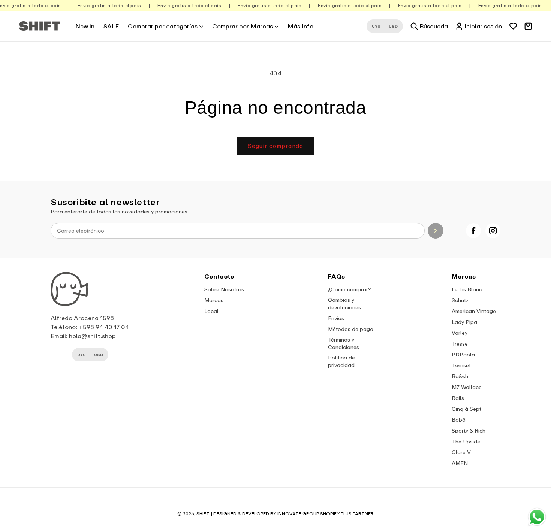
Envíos (336, 318)
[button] (165, 26)
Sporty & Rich (468, 430)
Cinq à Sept (466, 409)
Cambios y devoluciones (344, 303)
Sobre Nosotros (224, 289)
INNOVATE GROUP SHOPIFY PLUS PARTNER (325, 513)
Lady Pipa (464, 322)
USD (393, 26)
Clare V (461, 452)
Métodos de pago (350, 329)
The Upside (466, 441)
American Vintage (474, 311)
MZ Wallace (467, 387)
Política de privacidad (341, 361)
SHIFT (203, 513)
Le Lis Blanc (467, 289)
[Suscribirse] (436, 231)
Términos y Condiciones (343, 343)
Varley (459, 333)
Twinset (461, 365)
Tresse (460, 343)
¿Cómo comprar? (349, 289)
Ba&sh (460, 376)
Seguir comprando (275, 145)
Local (211, 311)
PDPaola (463, 354)
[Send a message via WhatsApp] (537, 517)
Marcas (213, 300)
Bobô (459, 419)
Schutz (460, 300)
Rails (458, 398)
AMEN (460, 463)
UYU (376, 26)
